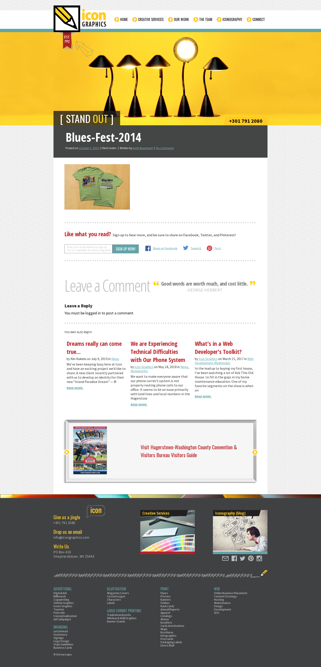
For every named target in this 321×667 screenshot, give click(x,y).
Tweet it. (196, 248)
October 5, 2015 (89, 148)
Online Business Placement (230, 593)
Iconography (232, 19)
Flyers (164, 593)
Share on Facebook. (165, 248)
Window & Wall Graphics (121, 618)
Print (164, 588)
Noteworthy (139, 371)
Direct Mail (167, 645)
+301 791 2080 (245, 120)
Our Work (181, 19)
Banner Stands (116, 621)
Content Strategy (225, 596)
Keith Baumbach (143, 148)
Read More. (75, 388)
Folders (165, 603)
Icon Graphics (144, 367)
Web (217, 588)
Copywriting (61, 599)
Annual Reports (170, 609)
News (115, 359)
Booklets (166, 622)
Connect (258, 19)
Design (218, 606)
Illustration (116, 588)
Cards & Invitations (172, 625)
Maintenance (222, 603)
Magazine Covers (118, 593)
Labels (111, 603)
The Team (205, 19)
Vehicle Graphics (64, 603)
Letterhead (61, 631)
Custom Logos (116, 596)
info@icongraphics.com (72, 537)
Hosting (219, 599)
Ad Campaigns (62, 619)
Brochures (166, 632)
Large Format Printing (124, 610)
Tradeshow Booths (119, 615)
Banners (165, 599)
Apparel (165, 612)
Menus (164, 619)
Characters (114, 599)
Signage (59, 637)
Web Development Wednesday (224, 361)
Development (222, 609)
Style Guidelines (63, 644)
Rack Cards (167, 606)
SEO (216, 612)
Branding (61, 627)
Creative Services (151, 19)
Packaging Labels (171, 642)
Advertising (62, 588)
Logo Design (61, 641)
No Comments (165, 148)
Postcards (166, 639)
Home (124, 19)
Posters (165, 596)
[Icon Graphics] (80, 21)
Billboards (60, 596)
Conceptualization (65, 616)
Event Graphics (63, 606)
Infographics (168, 635)
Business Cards (63, 647)
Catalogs (166, 616)
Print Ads (59, 612)
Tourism (59, 609)
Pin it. (217, 248)
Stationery (60, 634)
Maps (163, 629)
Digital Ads (60, 593)
